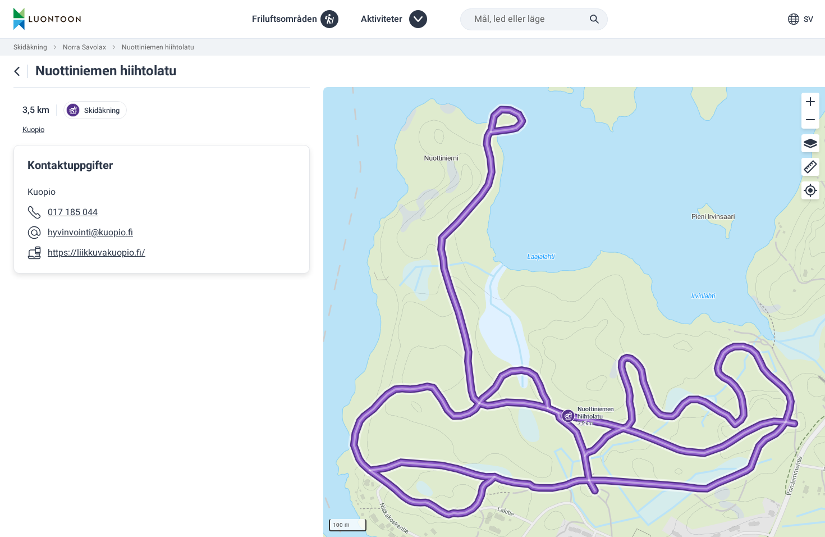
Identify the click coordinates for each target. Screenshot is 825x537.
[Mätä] (810, 167)
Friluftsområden (284, 19)
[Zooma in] (810, 102)
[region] (574, 312)
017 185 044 (73, 212)
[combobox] (534, 19)
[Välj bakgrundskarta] (810, 143)
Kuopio (33, 129)
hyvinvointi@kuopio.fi (90, 232)
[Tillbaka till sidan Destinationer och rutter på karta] (17, 71)
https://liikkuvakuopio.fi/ (96, 253)
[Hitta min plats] (810, 190)
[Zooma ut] (810, 120)
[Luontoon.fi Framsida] (47, 19)
